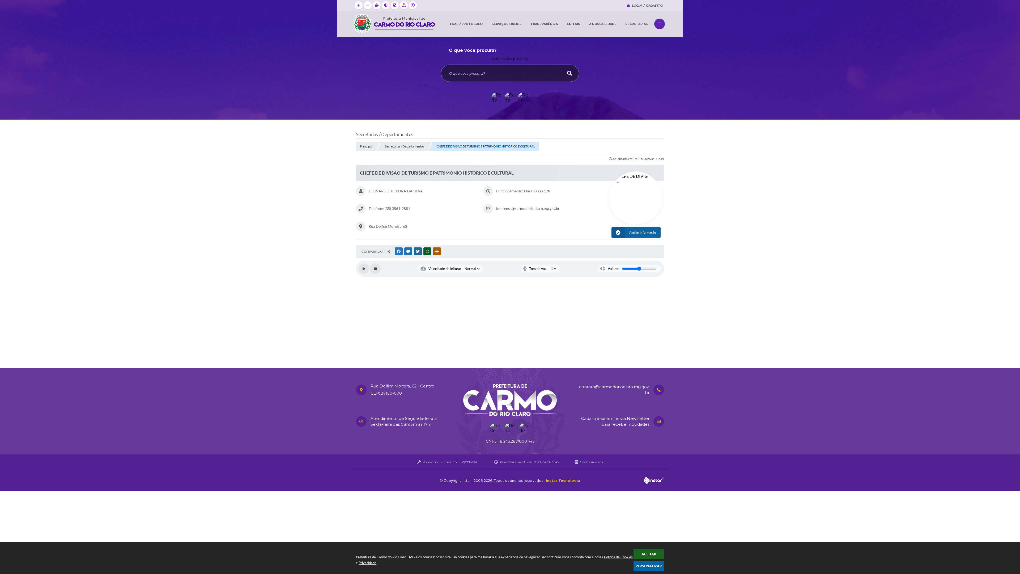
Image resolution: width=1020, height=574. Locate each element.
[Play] (364, 268)
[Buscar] (569, 73)
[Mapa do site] (404, 5)
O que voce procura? (510, 59)
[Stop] (375, 268)
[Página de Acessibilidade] (413, 5)
